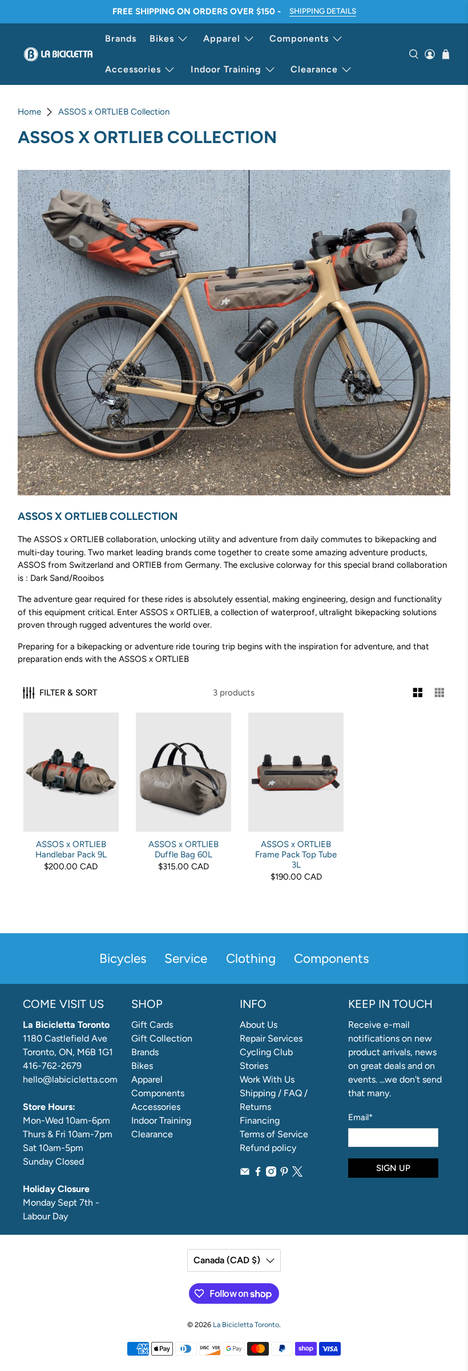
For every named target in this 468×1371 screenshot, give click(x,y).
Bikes (162, 38)
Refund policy (268, 1147)
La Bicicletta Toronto (246, 1324)
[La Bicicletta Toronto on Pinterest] (284, 1173)
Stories (254, 1065)
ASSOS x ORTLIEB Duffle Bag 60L (183, 849)
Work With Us (267, 1079)
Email (360, 1117)
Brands (120, 38)
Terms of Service (274, 1134)
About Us (258, 1024)
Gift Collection (161, 1038)
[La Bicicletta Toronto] (58, 54)
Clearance (314, 69)
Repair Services (271, 1038)
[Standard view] (418, 693)
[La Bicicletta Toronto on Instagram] (271, 1173)
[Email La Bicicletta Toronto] (245, 1173)
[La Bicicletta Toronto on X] (297, 1173)
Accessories (133, 69)
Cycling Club (266, 1052)
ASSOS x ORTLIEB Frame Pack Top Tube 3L (296, 854)
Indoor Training (226, 69)
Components (299, 38)
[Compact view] (440, 693)
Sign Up (393, 1168)
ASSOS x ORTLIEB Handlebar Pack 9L (71, 849)
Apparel (221, 38)
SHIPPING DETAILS (322, 10)
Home (29, 112)
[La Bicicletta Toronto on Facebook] (258, 1173)
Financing (260, 1120)
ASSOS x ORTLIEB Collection (114, 112)
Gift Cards (152, 1024)
